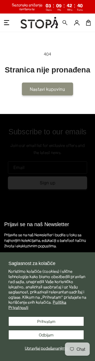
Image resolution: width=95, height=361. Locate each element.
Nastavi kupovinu (47, 89)
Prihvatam (46, 321)
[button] (65, 23)
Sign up (47, 182)
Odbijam (46, 334)
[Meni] (6, 23)
